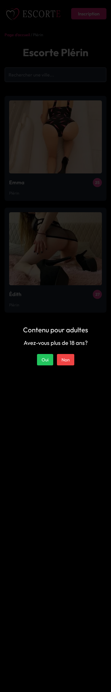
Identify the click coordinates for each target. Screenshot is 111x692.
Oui (45, 360)
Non (65, 360)
